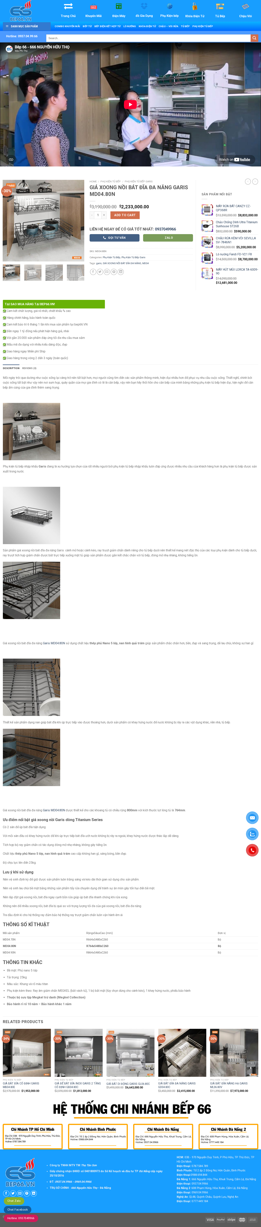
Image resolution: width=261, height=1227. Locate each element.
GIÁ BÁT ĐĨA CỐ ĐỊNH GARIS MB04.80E (21, 1085)
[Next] (78, 221)
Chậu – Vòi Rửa (168, 26)
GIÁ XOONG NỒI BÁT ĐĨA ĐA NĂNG (122, 263)
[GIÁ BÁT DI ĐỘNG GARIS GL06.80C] (130, 1053)
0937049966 (165, 229)
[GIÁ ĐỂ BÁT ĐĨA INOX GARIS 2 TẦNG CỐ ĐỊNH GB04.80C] (79, 1053)
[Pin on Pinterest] (114, 272)
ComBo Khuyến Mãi (67, 26)
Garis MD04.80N (54, 643)
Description (11, 368)
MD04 (145, 263)
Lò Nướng (129, 26)
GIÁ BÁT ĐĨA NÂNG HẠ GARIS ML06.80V (229, 1085)
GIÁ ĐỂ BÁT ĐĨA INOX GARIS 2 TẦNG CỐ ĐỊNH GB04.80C (78, 1085)
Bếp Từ (87, 26)
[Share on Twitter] (100, 272)
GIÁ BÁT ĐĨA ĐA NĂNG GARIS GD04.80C (177, 1085)
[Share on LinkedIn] (121, 272)
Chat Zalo (14, 1201)
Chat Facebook (17, 1209)
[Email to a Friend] (107, 272)
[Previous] (9, 221)
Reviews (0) (29, 368)
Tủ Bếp (185, 26)
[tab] (11, 368)
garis (99, 263)
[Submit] (254, 38)
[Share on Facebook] (93, 272)
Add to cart (125, 215)
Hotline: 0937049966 (21, 1218)
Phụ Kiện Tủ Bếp (202, 26)
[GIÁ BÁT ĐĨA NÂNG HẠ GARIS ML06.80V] (234, 1053)
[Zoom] (7, 256)
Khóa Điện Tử (147, 26)
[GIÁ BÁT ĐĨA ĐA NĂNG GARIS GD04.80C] (182, 1053)
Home (93, 181)
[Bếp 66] (26, 11)
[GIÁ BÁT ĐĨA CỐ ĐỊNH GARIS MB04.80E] (27, 1053)
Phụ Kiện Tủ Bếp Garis (139, 181)
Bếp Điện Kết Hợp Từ (107, 26)
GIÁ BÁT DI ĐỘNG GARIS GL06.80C (128, 1084)
